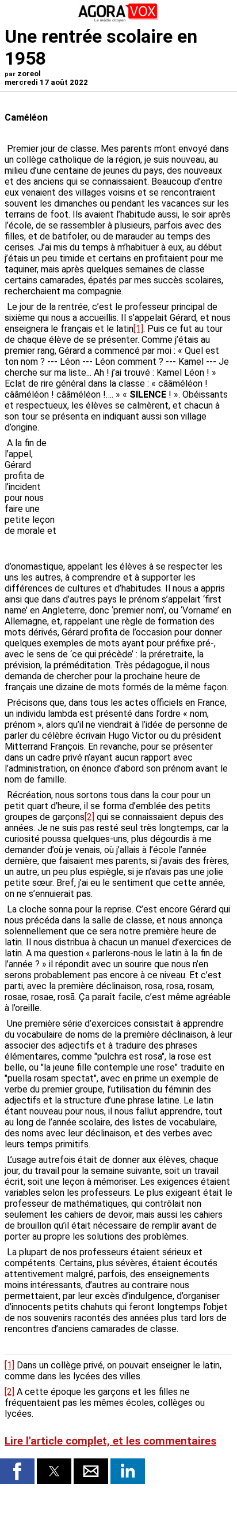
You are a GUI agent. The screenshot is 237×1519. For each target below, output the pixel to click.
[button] (17, 1471)
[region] (146, 498)
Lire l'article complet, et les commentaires (110, 1441)
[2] (89, 816)
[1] (138, 328)
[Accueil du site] (118, 19)
